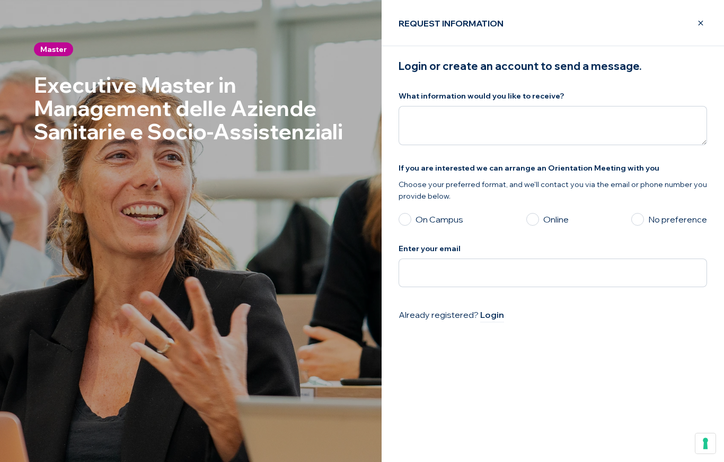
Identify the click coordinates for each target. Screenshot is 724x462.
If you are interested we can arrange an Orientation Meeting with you (529, 168)
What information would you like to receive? (481, 96)
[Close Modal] (694, 23)
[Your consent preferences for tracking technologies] (705, 443)
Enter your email (430, 248)
